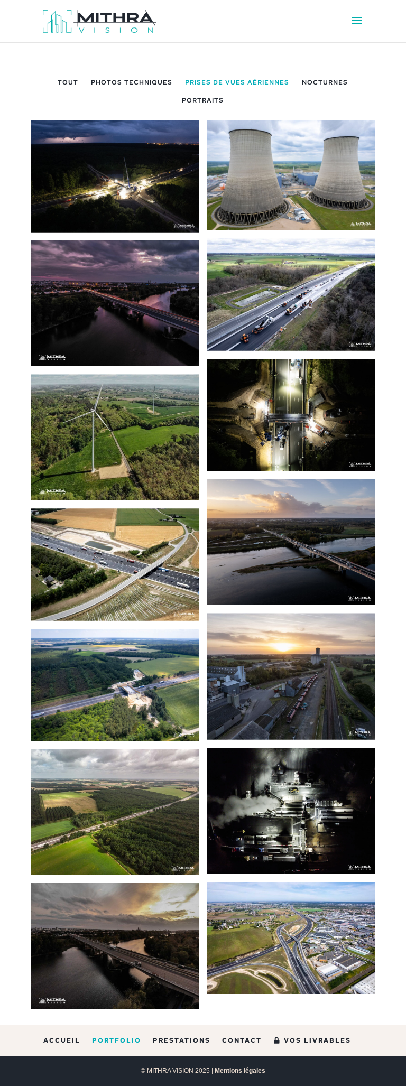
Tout (68, 82)
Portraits (203, 100)
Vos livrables (316, 1040)
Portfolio (116, 1040)
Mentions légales (240, 1070)
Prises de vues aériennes (237, 82)
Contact (242, 1040)
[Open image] (115, 176)
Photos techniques (131, 82)
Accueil (61, 1040)
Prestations (181, 1040)
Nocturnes (325, 82)
